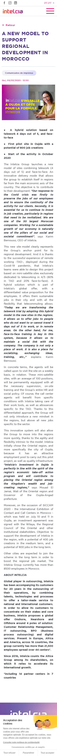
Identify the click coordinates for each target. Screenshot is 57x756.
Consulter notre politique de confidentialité (21, 742)
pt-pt (48, 3)
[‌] (4, 2)
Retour (10, 25)
